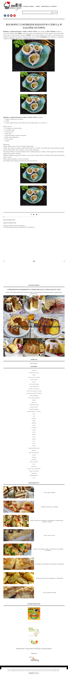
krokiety (34, 422)
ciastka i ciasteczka (34, 388)
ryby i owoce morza (19, 216)
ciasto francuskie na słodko (34, 391)
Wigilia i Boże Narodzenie (29, 216)
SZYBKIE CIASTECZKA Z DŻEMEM (49, 506)
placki (34, 443)
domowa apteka (34, 407)
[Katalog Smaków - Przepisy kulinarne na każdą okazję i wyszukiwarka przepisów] (34, 648)
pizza (34, 441)
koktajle (34, 418)
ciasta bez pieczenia (34, 384)
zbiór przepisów (34, 475)
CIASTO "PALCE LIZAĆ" (49, 535)
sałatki (34, 455)
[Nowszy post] (3, 261)
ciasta (34, 381)
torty (33, 464)
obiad (34, 432)
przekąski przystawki (9, 216)
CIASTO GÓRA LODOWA (49, 492)
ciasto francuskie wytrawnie (34, 393)
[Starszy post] (64, 261)
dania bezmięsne (34, 395)
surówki (34, 457)
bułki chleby (34, 379)
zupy (34, 477)
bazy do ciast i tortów (34, 377)
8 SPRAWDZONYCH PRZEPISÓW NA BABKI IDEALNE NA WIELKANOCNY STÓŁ (34, 289)
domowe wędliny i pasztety (34, 411)
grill (34, 413)
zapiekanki (34, 473)
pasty (34, 436)
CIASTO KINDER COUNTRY (49, 592)
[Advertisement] (34, 273)
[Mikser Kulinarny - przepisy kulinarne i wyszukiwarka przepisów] (34, 636)
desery (34, 400)
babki (34, 374)
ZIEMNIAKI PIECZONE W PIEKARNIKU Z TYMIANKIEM (49, 578)
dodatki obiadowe (34, 404)
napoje (34, 429)
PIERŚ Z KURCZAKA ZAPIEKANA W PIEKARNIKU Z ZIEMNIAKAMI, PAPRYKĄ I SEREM (46, 521)
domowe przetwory (34, 409)
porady (34, 445)
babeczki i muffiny (34, 372)
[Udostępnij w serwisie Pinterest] (36, 215)
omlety (34, 434)
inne (34, 416)
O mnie (37, 6)
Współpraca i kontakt (49, 6)
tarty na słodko (34, 461)
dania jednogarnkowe (34, 397)
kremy (34, 420)
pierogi (34, 438)
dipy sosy (34, 402)
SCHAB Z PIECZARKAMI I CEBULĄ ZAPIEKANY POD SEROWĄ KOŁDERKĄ (48, 549)
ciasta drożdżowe (34, 386)
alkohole (34, 370)
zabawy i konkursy (34, 471)
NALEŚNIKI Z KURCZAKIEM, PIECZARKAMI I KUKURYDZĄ (49, 564)
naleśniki (34, 427)
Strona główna (28, 6)
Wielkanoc (34, 466)
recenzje (34, 450)
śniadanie (33, 459)
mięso (34, 425)
